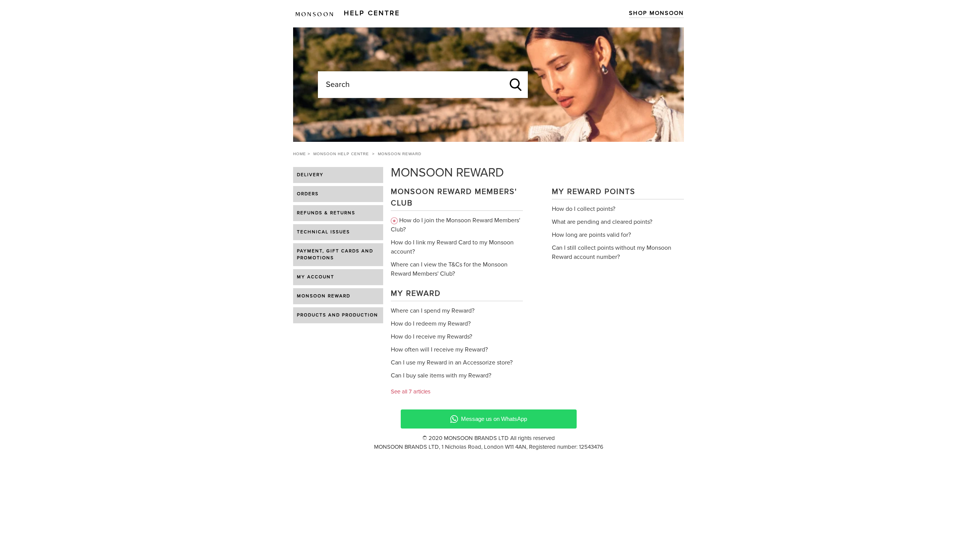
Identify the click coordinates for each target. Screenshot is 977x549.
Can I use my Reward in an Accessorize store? (452, 363)
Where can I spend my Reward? (432, 311)
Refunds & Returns (326, 213)
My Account (315, 277)
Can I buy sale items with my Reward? (441, 375)
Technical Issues (323, 232)
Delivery (310, 175)
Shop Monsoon (656, 13)
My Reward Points (593, 192)
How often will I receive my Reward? (439, 350)
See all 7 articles (410, 392)
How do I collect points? (583, 209)
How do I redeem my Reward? (431, 324)
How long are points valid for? (591, 235)
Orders (308, 194)
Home (299, 154)
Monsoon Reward (323, 296)
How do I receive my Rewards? (431, 337)
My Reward (416, 293)
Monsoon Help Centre (341, 154)
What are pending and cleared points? (602, 222)
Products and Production (337, 315)
